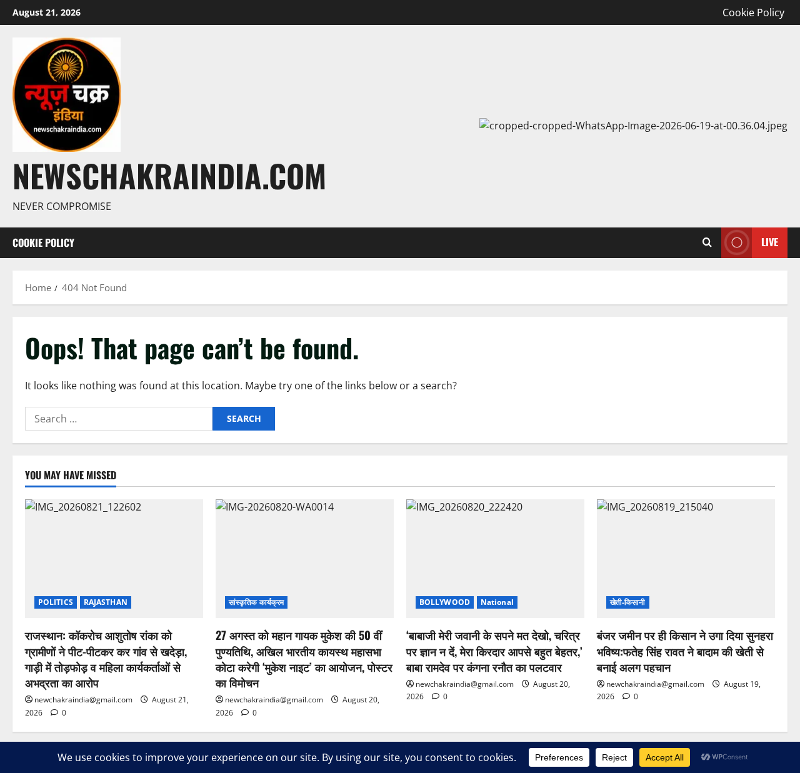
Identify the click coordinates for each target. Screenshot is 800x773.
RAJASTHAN (106, 602)
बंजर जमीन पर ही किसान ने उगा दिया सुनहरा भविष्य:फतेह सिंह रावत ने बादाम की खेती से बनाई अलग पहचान (685, 650)
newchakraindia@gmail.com (83, 699)
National (497, 602)
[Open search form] (707, 242)
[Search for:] (118, 419)
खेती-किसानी (628, 602)
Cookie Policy (753, 12)
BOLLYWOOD (444, 602)
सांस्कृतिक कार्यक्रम (256, 602)
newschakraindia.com (169, 175)
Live (769, 241)
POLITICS (55, 602)
